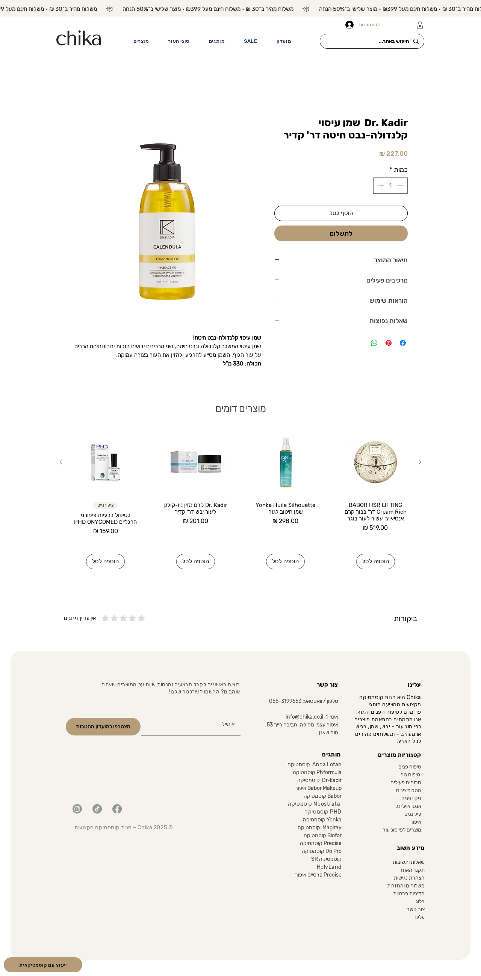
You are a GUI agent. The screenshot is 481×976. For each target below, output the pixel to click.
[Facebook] (117, 809)
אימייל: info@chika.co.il (312, 717)
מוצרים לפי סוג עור (402, 830)
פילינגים (412, 815)
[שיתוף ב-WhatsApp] (374, 343)
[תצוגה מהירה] (376, 463)
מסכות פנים (408, 791)
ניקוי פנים (411, 799)
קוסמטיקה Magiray (320, 828)
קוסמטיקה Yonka (322, 820)
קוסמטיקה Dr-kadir (319, 781)
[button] (141, 41)
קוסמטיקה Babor (323, 797)
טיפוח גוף (411, 775)
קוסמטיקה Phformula (317, 773)
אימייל (229, 712)
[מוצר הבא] (60, 462)
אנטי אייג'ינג (408, 807)
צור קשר (416, 910)
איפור (415, 823)
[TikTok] (97, 809)
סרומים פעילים (405, 783)
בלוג (420, 902)
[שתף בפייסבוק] (402, 343)
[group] (240, 499)
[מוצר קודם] (420, 462)
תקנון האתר (412, 871)
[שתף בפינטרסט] (388, 343)
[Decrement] (401, 186)
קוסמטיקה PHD (322, 812)
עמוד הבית (394, 90)
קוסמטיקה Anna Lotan (314, 765)
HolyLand (329, 868)
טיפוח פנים (409, 767)
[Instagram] (77, 809)
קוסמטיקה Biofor (322, 836)
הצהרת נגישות (409, 878)
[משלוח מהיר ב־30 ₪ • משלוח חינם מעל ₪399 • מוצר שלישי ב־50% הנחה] (240, 9)
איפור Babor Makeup (318, 789)
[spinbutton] (390, 186)
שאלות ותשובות (409, 863)
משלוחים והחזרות (406, 886)
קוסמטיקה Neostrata (314, 805)
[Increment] (380, 186)
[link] (420, 25)
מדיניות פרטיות (409, 894)
